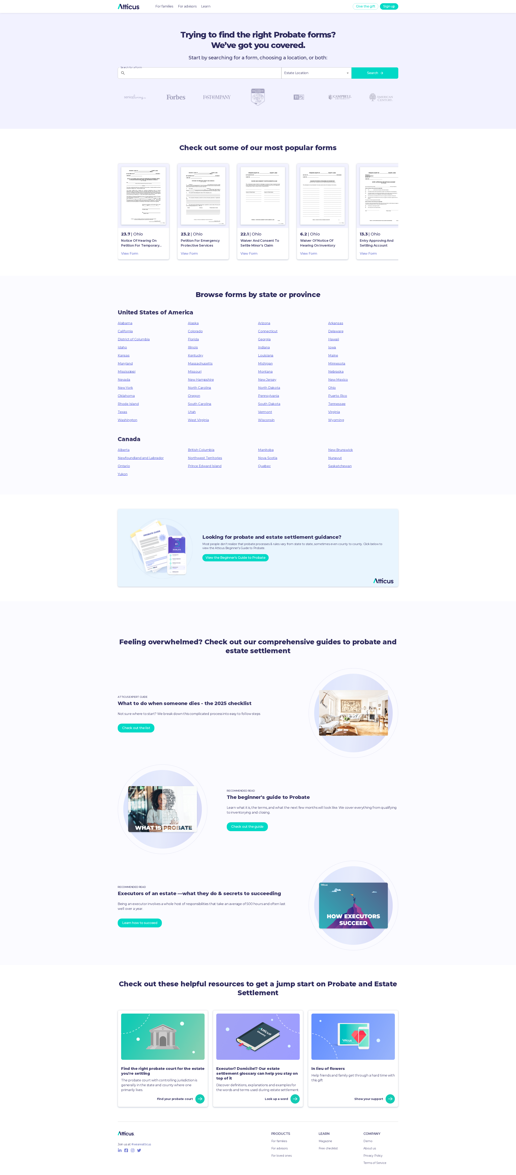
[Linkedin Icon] (119, 1150)
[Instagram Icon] (132, 1150)
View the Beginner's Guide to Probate (235, 558)
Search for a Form (131, 67)
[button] (143, 211)
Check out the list (136, 728)
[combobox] (316, 73)
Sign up (389, 6)
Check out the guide (247, 827)
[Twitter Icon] (139, 1150)
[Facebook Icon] (126, 1150)
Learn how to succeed (139, 923)
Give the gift (365, 6)
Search (372, 73)
